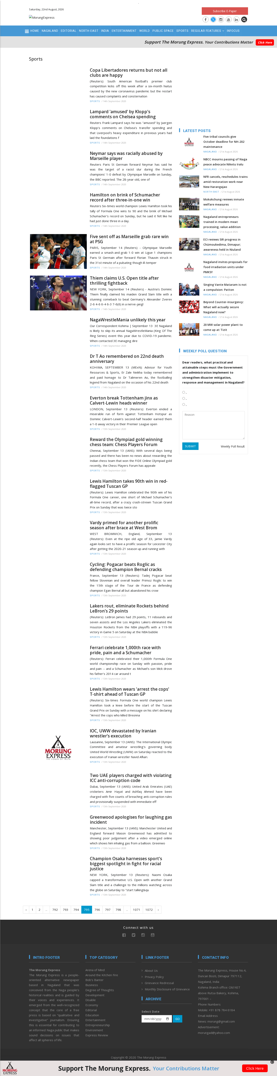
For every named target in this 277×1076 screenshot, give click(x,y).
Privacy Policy (154, 977)
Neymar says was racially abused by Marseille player (126, 156)
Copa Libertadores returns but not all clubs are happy (128, 73)
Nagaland (50, 30)
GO (177, 1019)
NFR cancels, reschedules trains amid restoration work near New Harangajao (225, 182)
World (144, 30)
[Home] (42, 17)
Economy (91, 1005)
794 (76, 910)
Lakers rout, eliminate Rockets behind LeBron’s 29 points (129, 608)
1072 (149, 910)
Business (91, 985)
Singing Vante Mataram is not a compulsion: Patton (225, 287)
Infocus (233, 30)
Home (34, 30)
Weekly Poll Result (233, 446)
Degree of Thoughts (99, 990)
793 (65, 910)
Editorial (68, 30)
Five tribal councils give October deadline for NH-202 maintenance (223, 142)
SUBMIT (190, 446)
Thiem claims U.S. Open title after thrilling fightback (124, 281)
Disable (90, 1000)
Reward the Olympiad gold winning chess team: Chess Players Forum (126, 442)
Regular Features (206, 30)
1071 (136, 910)
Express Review (96, 1035)
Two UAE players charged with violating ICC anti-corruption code (131, 778)
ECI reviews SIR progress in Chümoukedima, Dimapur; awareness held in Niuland (222, 244)
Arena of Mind (95, 970)
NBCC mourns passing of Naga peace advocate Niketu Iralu (225, 161)
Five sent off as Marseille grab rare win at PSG (129, 239)
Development (94, 995)
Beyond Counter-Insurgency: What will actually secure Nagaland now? (223, 307)
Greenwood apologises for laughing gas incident (131, 820)
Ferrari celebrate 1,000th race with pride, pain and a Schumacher (125, 650)
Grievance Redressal (159, 983)
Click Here (265, 42)
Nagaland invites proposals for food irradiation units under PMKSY (225, 267)
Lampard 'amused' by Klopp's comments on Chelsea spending (123, 114)
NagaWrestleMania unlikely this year (127, 319)
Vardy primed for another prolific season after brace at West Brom (124, 525)
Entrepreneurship (97, 1025)
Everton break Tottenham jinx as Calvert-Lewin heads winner (124, 400)
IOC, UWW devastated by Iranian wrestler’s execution (123, 733)
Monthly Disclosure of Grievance (167, 989)
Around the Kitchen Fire (101, 975)
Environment (94, 1030)
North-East (89, 30)
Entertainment (124, 30)
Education (92, 1015)
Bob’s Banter (94, 980)
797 (108, 910)
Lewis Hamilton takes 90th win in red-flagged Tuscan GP (128, 484)
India (105, 30)
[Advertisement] (263, 512)
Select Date (150, 1011)
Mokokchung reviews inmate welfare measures (223, 201)
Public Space (163, 30)
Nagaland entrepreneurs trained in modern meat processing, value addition (222, 222)
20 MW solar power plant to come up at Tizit (223, 327)
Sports (182, 30)
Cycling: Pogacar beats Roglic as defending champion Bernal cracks (126, 567)
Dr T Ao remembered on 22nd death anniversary (127, 359)
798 (118, 910)
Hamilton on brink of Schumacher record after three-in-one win (125, 197)
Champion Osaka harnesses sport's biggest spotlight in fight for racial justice (126, 863)
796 (97, 910)
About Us (151, 970)
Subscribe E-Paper (225, 11)
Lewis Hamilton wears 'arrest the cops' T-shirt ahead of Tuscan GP (129, 692)
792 (55, 910)
